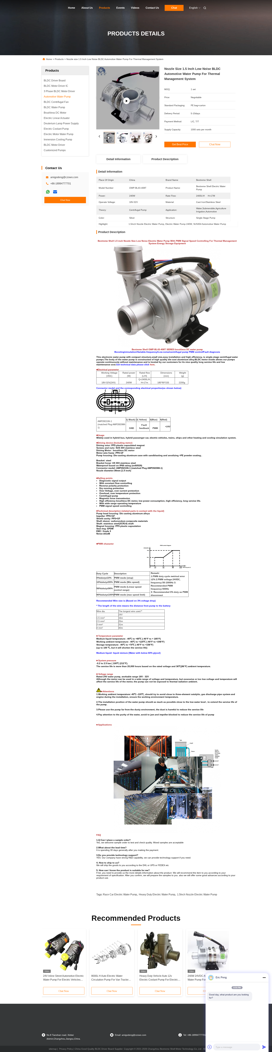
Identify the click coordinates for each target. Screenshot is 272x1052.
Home (71, 7)
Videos (135, 7)
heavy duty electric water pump (157, 894)
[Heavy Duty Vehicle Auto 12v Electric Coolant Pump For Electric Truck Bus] (160, 952)
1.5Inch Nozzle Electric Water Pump (197, 894)
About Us (87, 7)
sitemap (53, 1049)
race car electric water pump (120, 894)
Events (120, 7)
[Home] (46, 8)
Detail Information (118, 159)
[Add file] (209, 1046)
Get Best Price (180, 144)
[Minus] (264, 977)
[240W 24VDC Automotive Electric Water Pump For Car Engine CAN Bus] (208, 952)
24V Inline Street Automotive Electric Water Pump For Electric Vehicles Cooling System (63, 978)
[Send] (264, 1046)
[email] (55, 191)
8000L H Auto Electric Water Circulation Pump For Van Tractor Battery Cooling (109, 978)
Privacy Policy (66, 1049)
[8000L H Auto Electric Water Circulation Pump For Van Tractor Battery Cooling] (112, 952)
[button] (47, 959)
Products (104, 7)
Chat (174, 7)
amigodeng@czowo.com (64, 177)
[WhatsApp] (47, 191)
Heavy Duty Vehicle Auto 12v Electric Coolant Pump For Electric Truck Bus (158, 978)
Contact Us (152, 7)
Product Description (164, 159)
